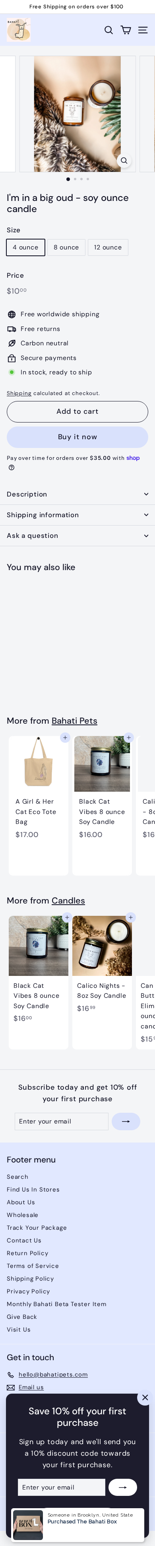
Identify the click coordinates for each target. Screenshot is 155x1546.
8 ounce (66, 247)
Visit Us (19, 1330)
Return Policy (27, 1253)
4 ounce (26, 247)
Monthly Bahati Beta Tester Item (57, 1304)
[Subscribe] (122, 1487)
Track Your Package (37, 1228)
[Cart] (125, 30)
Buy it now (77, 437)
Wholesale (23, 1215)
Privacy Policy (28, 1291)
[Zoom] (123, 160)
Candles (68, 900)
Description (27, 494)
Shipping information (43, 514)
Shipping (19, 393)
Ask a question (32, 535)
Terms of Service (33, 1266)
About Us (21, 1202)
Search (18, 1177)
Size (14, 230)
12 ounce (108, 247)
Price (15, 275)
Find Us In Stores (33, 1190)
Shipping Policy (30, 1279)
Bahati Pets (74, 720)
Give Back (22, 1317)
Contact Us (24, 1240)
